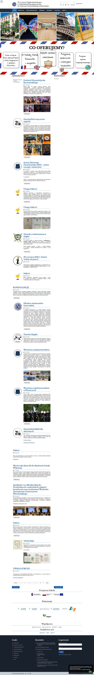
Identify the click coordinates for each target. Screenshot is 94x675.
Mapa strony (16, 655)
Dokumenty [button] (49, 10)
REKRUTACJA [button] (21, 10)
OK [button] (90, 671)
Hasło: (60, 647)
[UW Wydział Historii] (44, 609)
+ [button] (61, 4)
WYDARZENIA (66, 25)
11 (43, 582)
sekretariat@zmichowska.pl (43, 647)
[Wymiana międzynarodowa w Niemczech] (17, 391)
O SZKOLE (10, 25)
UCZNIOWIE (28, 25)
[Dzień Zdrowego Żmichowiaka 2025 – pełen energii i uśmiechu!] (17, 166)
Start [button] (14, 10)
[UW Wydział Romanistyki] (23, 609)
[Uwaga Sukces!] (17, 192)
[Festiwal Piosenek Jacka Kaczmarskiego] (17, 81)
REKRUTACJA (84, 25)
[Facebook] (42, 632)
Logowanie (72, 4)
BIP (14, 659)
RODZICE (47, 25)
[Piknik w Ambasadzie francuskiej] (17, 307)
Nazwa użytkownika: (63, 642)
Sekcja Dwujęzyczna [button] (31, 10)
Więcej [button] (64, 10)
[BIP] (47, 632)
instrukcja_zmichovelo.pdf (29, 442)
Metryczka (16, 653)
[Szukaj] (74, 2)
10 (40, 582)
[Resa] (60, 627)
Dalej (47, 582)
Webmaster (16, 642)
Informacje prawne (18, 649)
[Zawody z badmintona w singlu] (17, 238)
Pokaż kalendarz (58, 587)
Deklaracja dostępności (19, 647)
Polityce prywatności (86, 669)
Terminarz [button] (41, 10)
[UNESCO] (54, 627)
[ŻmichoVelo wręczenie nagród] (17, 123)
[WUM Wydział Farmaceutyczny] (55, 609)
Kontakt (15, 657)
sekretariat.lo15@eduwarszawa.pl (44, 649)
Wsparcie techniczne (18, 645)
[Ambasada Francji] (46, 627)
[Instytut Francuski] (36, 627)
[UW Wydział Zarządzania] (34, 609)
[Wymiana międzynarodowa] (17, 353)
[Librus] (52, 632)
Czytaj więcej (27, 114)
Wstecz (15, 582)
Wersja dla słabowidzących (19, 673)
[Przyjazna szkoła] (35, 594)
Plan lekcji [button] (57, 10)
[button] (65, 5)
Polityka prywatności (18, 651)
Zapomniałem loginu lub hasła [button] (65, 654)
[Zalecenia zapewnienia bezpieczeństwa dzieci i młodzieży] (65, 609)
